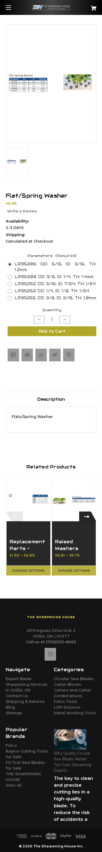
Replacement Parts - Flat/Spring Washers (27, 552)
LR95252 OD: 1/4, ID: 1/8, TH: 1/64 (52, 290)
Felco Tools (65, 701)
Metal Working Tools (75, 712)
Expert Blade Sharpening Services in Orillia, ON (26, 684)
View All (13, 785)
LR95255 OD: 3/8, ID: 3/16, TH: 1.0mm (55, 297)
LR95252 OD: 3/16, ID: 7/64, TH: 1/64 (55, 283)
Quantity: (52, 310)
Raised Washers (67, 545)
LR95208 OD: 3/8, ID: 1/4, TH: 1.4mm (54, 276)
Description (51, 399)
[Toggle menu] (13, 7)
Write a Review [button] (22, 211)
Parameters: (52, 255)
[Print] (41, 355)
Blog (10, 707)
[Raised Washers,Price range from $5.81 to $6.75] (74, 499)
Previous (14, 517)
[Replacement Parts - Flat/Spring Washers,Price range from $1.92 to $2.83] (28, 499)
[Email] (27, 355)
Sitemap (14, 712)
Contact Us (17, 695)
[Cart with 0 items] (87, 6)
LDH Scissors (67, 707)
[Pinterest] (69, 355)
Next (87, 517)
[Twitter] (55, 355)
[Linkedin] (50, 654)
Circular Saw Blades (74, 678)
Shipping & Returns (25, 701)
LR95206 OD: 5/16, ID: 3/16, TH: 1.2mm (55, 267)
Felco (11, 745)
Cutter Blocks (67, 684)
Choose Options (29, 571)
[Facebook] (13, 355)
